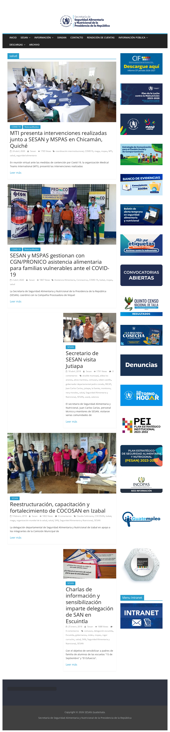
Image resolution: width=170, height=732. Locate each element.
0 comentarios (65, 516)
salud (12, 155)
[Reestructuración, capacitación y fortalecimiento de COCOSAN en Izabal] (61, 435)
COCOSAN (99, 516)
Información (42, 37)
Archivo (34, 44)
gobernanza (80, 635)
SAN (57, 520)
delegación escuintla (103, 630)
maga (97, 151)
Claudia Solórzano (85, 516)
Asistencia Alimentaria (64, 280)
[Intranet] (141, 605)
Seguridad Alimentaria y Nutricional (76, 520)
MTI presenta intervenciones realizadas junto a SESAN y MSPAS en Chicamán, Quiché (58, 139)
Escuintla (70, 635)
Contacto (76, 37)
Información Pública (132, 37)
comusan (88, 630)
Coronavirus (82, 280)
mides (90, 635)
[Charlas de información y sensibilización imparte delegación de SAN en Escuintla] (89, 551)
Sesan (33, 151)
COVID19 (89, 151)
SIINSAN (61, 37)
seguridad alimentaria (26, 155)
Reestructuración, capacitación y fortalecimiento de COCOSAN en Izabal (57, 507)
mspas (104, 151)
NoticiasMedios (32, 126)
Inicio (13, 37)
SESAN (24, 37)
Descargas (16, 44)
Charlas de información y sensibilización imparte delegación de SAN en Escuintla (89, 605)
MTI (110, 151)
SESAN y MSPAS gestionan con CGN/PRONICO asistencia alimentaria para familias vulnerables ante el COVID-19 (59, 265)
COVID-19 (16, 126)
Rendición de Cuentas (101, 37)
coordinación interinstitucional (70, 151)
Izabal (102, 280)
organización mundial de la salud (32, 520)
